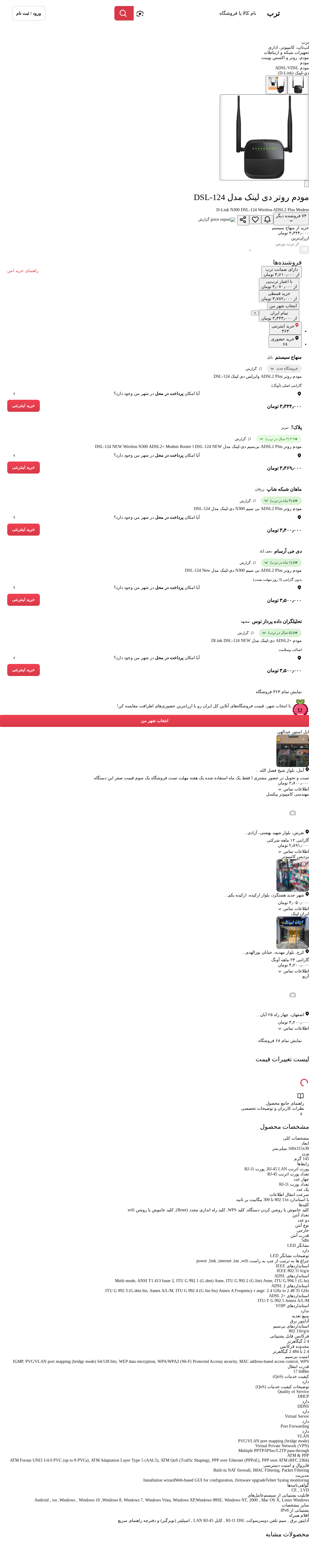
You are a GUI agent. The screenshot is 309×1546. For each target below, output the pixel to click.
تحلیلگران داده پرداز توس (277, 621)
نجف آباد (266, 551)
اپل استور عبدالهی (293, 732)
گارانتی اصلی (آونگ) (287, 385)
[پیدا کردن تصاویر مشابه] (306, 183)
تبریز (284, 427)
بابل (270, 357)
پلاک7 (296, 427)
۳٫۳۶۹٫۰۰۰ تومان (284, 468)
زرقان (259, 489)
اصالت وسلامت (290, 650)
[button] (28, 13)
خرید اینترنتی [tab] (283, 328)
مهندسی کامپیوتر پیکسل (287, 794)
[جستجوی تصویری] (140, 13)
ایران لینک (300, 914)
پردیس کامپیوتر (295, 856)
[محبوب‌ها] (255, 219)
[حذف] (255, 313)
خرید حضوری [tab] (283, 341)
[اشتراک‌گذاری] (243, 220)
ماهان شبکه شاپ (284, 489)
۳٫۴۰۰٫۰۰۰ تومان (284, 530)
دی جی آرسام (288, 551)
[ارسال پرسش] (304, 250)
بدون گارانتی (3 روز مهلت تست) (277, 579)
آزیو (305, 976)
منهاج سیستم (288, 357)
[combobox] (196, 13)
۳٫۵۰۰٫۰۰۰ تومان (284, 600)
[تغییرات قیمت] (267, 219)
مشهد (245, 621)
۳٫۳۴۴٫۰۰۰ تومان (284, 406)
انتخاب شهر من (154, 720)
